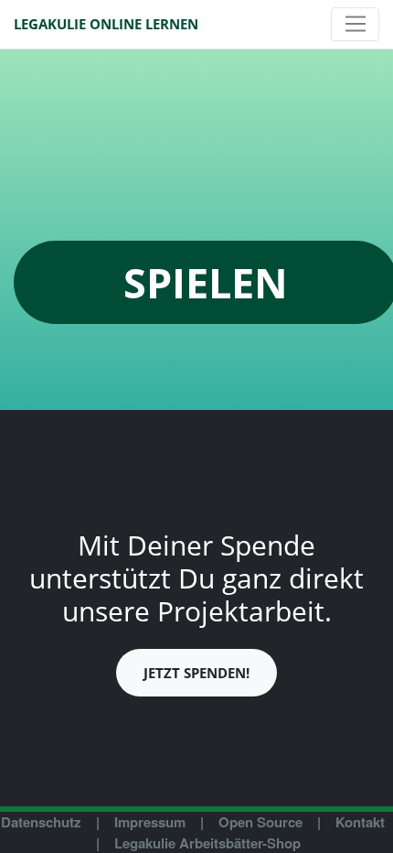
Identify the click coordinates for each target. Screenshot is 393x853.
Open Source (260, 822)
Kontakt (360, 822)
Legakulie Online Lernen (106, 24)
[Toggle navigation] (355, 24)
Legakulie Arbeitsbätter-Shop (207, 843)
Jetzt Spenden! (196, 673)
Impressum (150, 822)
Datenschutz (41, 822)
